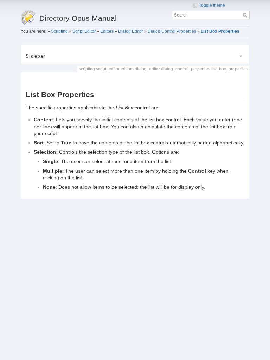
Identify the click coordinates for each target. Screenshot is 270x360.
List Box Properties (220, 31)
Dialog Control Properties (172, 31)
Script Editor (84, 31)
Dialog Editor (130, 31)
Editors (107, 31)
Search (246, 15)
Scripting (59, 31)
